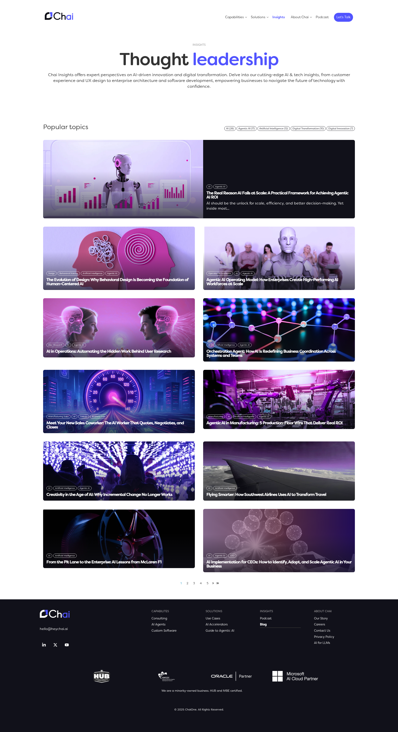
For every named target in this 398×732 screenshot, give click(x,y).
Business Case (99, 416)
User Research (55, 345)
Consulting (159, 618)
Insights (278, 17)
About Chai (300, 17)
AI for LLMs (322, 643)
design (51, 273)
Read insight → (218, 214)
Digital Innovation (340, 128)
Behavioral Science (68, 273)
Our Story (321, 618)
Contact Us (322, 631)
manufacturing (215, 416)
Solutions (258, 17)
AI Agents (158, 624)
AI (230, 128)
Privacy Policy (324, 637)
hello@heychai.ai (54, 629)
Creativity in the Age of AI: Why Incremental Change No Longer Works (109, 494)
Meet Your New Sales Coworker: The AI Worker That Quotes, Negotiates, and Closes (115, 425)
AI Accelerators (217, 624)
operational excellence (219, 273)
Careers (319, 624)
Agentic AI (246, 128)
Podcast (322, 17)
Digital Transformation (308, 128)
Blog (263, 624)
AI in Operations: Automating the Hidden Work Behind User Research (108, 351)
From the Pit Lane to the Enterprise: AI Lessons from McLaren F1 (103, 562)
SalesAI (83, 416)
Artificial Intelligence (273, 128)
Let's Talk (343, 17)
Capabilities (234, 17)
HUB (213, 690)
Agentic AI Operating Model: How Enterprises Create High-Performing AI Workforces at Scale (272, 281)
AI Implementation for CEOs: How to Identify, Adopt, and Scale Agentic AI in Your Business (279, 564)
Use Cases (213, 618)
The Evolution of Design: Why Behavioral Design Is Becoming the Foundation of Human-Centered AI (117, 281)
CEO (232, 555)
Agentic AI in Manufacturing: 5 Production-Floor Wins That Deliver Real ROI (274, 422)
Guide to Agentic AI (220, 631)
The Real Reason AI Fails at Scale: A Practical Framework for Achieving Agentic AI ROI (277, 195)
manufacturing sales (58, 416)
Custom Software (164, 631)
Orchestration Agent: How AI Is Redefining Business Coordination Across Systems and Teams (271, 353)
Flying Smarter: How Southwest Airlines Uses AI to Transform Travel (266, 494)
